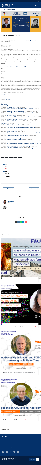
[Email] (26, 222)
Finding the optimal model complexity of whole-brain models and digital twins (19, 108)
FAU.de (32, 1)
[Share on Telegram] (23, 222)
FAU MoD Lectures (4, 104)
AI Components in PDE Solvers (11, 107)
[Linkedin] (18, 222)
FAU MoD (7, 447)
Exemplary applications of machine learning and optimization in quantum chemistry (20, 112)
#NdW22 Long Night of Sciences (8, 281)
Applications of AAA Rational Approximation (14, 147)
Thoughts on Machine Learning (12, 131)
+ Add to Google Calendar (9, 188)
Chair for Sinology (14, 38)
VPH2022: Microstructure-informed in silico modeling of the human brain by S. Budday (18, 326)
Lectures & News (26, 447)
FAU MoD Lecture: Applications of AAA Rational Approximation (14, 419)
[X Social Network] (16, 222)
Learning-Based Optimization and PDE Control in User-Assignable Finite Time (19, 149)
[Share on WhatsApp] (21, 222)
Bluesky (6, 157)
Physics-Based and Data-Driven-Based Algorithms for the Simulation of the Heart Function (21, 140)
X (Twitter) (20, 157)
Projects (11, 447)
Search (36, 1)
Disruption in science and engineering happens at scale (15, 111)
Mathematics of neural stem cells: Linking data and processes (16, 119)
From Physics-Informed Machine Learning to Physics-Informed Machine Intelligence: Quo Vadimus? (23, 143)
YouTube (15, 157)
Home (3, 447)
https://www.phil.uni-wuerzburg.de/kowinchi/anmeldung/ (15, 66)
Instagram (11, 157)
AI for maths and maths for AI (11, 115)
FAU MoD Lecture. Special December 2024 (13, 124)
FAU (29, 40)
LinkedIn (2, 157)
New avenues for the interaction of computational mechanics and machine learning (20, 127)
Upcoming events (4, 106)
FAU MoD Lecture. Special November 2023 (13, 138)
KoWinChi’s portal (7, 99)
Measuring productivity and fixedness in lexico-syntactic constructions (18, 126)
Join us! (20, 447)
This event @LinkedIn (4, 94)
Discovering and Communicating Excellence (14, 130)
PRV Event (5, 425)
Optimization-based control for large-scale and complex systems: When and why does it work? (22, 116)
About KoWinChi (3, 97)
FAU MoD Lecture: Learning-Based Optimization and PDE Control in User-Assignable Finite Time (20, 372)
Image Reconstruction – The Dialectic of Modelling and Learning (17, 135)
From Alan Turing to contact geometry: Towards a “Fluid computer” (17, 146)
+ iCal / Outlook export (34, 188)
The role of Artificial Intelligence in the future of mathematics (16, 136)
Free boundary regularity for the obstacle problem (15, 139)
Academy (16, 447)
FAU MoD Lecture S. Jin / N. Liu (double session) (14, 120)
